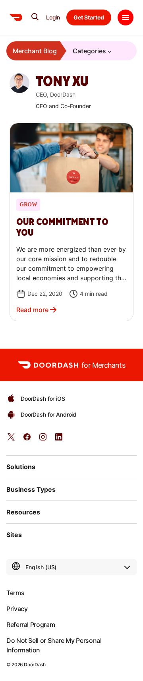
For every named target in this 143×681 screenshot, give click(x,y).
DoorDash (34, 664)
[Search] (35, 16)
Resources (23, 512)
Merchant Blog (35, 51)
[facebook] (27, 439)
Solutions (20, 467)
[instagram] (43, 439)
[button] (71, 222)
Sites (14, 535)
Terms (15, 593)
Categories (89, 51)
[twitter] (11, 439)
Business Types (31, 489)
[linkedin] (59, 439)
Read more (32, 310)
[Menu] (125, 17)
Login (53, 17)
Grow (28, 205)
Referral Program (30, 625)
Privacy (16, 609)
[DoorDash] (16, 17)
